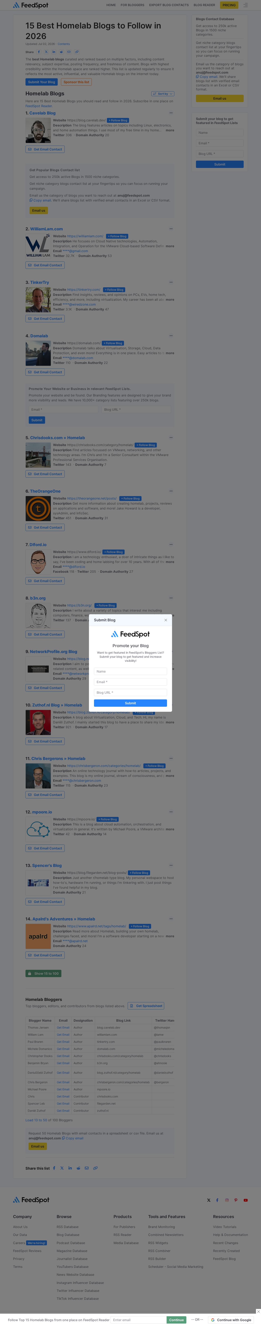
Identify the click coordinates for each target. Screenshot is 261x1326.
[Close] (165, 620)
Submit (130, 703)
